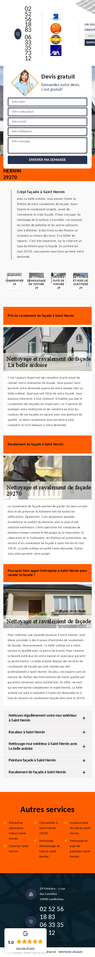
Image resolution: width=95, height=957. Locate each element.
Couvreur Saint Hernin (18, 849)
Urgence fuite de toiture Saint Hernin (80, 828)
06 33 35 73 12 (28, 48)
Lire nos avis (25, 948)
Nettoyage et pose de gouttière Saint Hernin (80, 848)
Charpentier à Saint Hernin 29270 (48, 828)
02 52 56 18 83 (28, 20)
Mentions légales (71, 952)
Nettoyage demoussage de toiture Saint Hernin (49, 848)
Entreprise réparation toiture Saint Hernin (17, 830)
